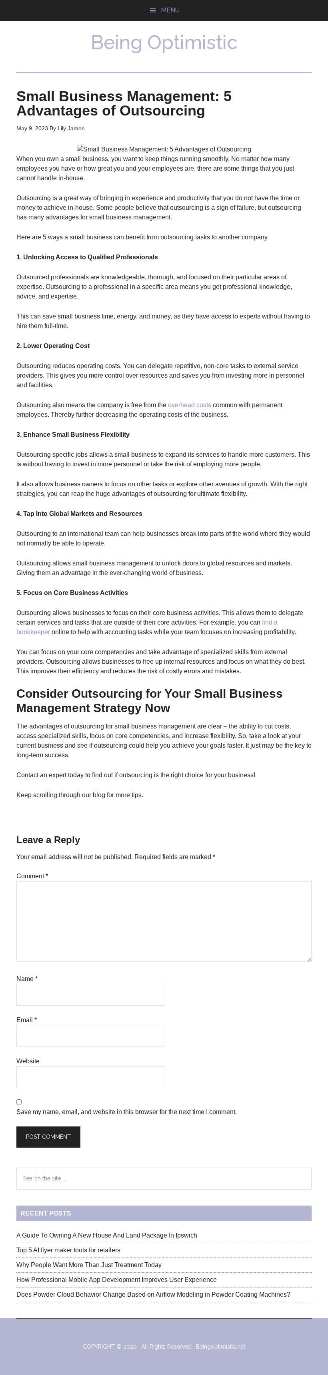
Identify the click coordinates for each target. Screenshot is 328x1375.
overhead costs (189, 405)
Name (27, 978)
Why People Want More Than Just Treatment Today (89, 1265)
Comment (32, 876)
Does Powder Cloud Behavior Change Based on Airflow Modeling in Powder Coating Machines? (153, 1294)
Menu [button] (170, 10)
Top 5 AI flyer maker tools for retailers (68, 1250)
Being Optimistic (164, 42)
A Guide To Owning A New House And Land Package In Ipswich (106, 1235)
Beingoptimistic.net (220, 1346)
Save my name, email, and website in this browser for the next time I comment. (126, 1111)
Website (28, 1061)
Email (26, 1020)
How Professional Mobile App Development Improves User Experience (116, 1279)
